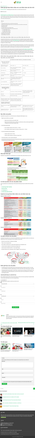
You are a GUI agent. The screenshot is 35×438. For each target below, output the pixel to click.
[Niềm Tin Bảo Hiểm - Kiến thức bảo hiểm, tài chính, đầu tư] (17, 2)
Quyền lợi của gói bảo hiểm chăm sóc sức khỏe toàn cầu (10, 28)
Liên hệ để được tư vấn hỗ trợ (6, 34)
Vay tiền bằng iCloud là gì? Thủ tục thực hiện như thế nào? (10, 433)
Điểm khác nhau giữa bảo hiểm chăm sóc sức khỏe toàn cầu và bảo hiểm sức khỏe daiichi (14, 24)
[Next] (33, 332)
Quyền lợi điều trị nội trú (6, 29)
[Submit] (34, 389)
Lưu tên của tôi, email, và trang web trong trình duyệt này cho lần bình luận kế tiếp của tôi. (17, 381)
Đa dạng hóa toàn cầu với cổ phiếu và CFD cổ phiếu (9, 432)
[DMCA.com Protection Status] (3, 417)
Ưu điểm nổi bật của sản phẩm (6, 32)
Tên (3, 369)
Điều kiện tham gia (4, 26)
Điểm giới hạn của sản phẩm (6, 33)
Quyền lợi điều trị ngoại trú (7, 30)
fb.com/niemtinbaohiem (9, 425)
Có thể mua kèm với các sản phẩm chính (7, 27)
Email (3, 373)
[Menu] (1, 2)
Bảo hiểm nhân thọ (3, 9)
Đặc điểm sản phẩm (4, 25)
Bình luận (3, 361)
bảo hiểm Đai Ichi (16, 40)
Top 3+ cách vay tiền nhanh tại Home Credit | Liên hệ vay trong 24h (11, 430)
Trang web (3, 377)
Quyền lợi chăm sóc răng (6, 31)
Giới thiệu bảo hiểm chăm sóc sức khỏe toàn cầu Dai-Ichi (10, 23)
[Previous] (2, 332)
